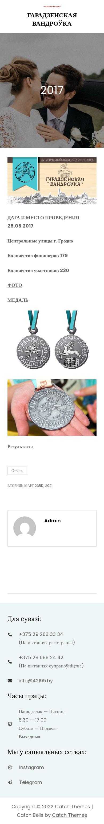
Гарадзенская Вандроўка (52, 19)
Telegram (30, 782)
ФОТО (14, 285)
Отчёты (17, 470)
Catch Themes (72, 806)
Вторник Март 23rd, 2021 (30, 485)
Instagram (31, 767)
